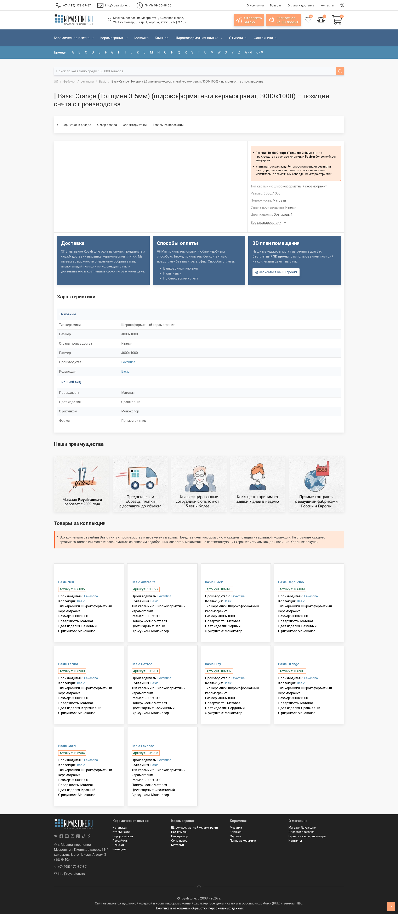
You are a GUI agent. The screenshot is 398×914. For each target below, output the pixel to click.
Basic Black (214, 582)
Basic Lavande (143, 746)
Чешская (119, 845)
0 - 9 (259, 52)
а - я (248, 52)
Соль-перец (179, 840)
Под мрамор (179, 836)
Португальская (123, 836)
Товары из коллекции (168, 124)
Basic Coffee (142, 664)
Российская (121, 840)
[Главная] (56, 81)
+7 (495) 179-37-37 (71, 867)
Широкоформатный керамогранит (194, 827)
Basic (125, 371)
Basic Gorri (67, 746)
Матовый (177, 845)
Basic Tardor (68, 664)
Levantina (128, 362)
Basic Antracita (143, 582)
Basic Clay (213, 664)
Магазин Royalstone (302, 827)
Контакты (295, 840)
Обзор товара (107, 124)
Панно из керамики (243, 840)
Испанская (120, 827)
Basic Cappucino (291, 582)
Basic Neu (66, 582)
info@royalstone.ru (71, 874)
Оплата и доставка (301, 832)
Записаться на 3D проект (277, 272)
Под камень (179, 832)
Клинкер (235, 832)
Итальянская (121, 832)
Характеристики (135, 124)
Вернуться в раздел (76, 124)
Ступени (235, 836)
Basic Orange (288, 664)
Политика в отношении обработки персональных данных (199, 908)
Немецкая (119, 849)
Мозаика (236, 827)
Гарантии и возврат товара (307, 836)
